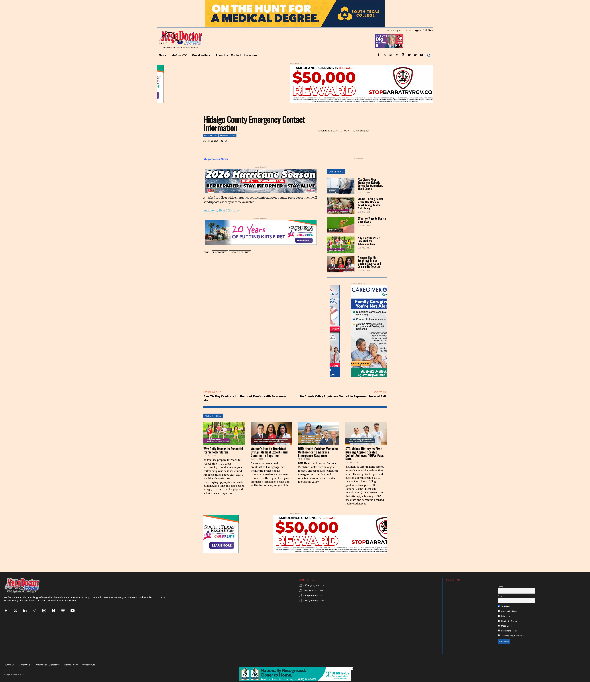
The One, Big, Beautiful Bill (513, 636)
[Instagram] (397, 55)
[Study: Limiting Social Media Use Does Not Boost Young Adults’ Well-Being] (340, 205)
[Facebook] (378, 55)
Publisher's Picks (509, 631)
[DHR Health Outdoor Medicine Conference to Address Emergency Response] (318, 433)
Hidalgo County (240, 252)
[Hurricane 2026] (261, 181)
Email (500, 596)
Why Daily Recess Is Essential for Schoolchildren (369, 241)
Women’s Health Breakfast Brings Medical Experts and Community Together (370, 261)
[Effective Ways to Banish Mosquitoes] (340, 225)
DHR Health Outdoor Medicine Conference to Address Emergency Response (318, 452)
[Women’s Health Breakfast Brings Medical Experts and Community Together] (340, 264)
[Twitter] (385, 55)
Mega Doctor (507, 626)
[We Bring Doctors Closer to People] (27, 585)
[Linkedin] (391, 55)
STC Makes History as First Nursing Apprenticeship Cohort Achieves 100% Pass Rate (364, 453)
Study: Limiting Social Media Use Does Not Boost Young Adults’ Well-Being (370, 203)
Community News (228, 136)
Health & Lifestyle (509, 621)
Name (500, 587)
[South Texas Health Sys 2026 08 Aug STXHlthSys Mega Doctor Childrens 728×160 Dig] (261, 232)
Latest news (336, 172)
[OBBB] (389, 41)
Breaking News (211, 136)
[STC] (295, 13)
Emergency (220, 252)
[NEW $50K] (295, 84)
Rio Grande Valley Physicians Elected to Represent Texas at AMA (343, 396)
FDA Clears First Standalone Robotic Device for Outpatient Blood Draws (370, 184)
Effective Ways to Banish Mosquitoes (372, 219)
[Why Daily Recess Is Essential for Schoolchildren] (340, 244)
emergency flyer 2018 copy (221, 210)
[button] (429, 55)
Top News (505, 606)
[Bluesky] (409, 55)
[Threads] (403, 55)
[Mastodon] (415, 55)
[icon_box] (312, 585)
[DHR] (295, 680)
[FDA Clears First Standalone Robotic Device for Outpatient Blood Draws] (340, 186)
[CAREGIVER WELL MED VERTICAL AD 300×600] (358, 331)
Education (505, 616)
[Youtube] (421, 55)
